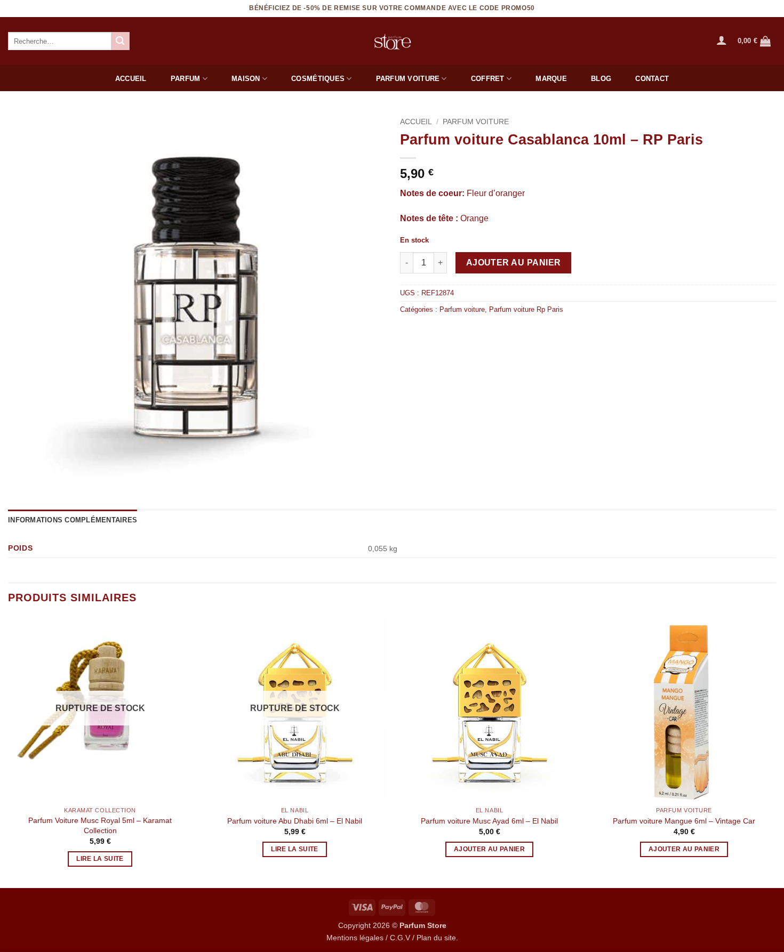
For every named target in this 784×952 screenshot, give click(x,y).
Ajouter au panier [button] (489, 849)
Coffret (488, 79)
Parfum (186, 79)
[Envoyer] (120, 41)
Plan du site (436, 937)
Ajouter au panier (513, 262)
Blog (601, 79)
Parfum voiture (408, 79)
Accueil (131, 79)
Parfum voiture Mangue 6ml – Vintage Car (684, 821)
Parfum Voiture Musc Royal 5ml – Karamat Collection (100, 825)
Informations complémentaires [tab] (72, 520)
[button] (721, 40)
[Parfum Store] (392, 41)
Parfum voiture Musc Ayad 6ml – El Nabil (489, 821)
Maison (245, 79)
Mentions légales (354, 937)
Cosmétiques (318, 79)
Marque (551, 79)
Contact (652, 79)
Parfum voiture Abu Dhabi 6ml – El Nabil (294, 821)
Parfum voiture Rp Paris (526, 309)
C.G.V (400, 937)
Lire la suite (100, 859)
